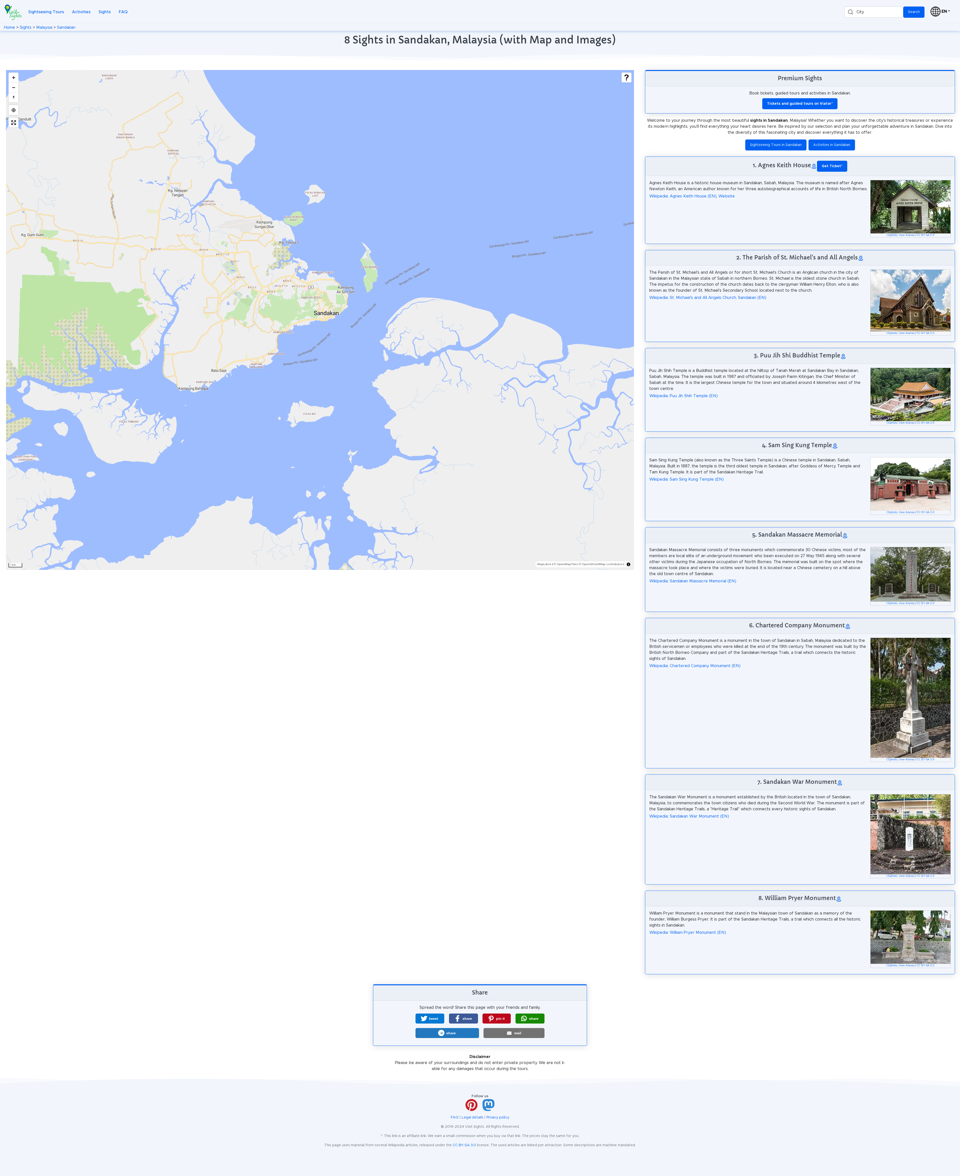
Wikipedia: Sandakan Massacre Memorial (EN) (692, 581)
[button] (430, 1019)
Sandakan (66, 27)
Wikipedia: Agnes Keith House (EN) (682, 196)
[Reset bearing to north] (13, 97)
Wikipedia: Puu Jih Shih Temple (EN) (683, 396)
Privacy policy (497, 1117)
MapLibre (544, 564)
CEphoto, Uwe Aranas (900, 235)
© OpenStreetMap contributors (601, 564)
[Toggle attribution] (629, 564)
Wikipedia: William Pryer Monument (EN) (687, 933)
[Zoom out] (13, 87)
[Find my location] (13, 110)
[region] (320, 320)
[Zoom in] (13, 77)
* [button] (832, 166)
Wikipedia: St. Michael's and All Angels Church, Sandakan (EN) (707, 298)
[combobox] (873, 12)
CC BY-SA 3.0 (925, 235)
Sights (104, 12)
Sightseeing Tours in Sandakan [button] (776, 145)
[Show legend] (627, 77)
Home (9, 27)
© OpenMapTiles (566, 564)
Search (914, 12)
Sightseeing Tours (46, 12)
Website (726, 196)
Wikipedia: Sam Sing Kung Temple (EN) (686, 479)
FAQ (123, 12)
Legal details (472, 1117)
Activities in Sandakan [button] (831, 145)
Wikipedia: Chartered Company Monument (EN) (694, 666)
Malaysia (44, 27)
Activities (81, 12)
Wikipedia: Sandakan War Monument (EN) (689, 816)
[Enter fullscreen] (13, 122)
